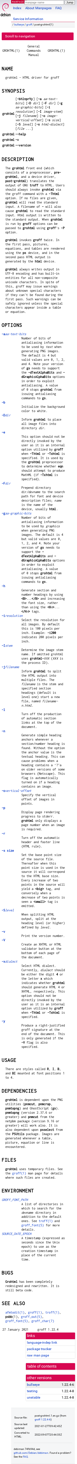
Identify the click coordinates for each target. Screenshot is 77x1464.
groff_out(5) (31, 1316)
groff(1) (19, 1173)
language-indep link (42, 1342)
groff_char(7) (42, 1321)
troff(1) (46, 1221)
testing (32, 1391)
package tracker (39, 1349)
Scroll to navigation (20, 36)
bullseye (19, 24)
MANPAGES (19, 1)
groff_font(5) (32, 1225)
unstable (33, 1397)
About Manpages (38, 8)
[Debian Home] (5, 8)
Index (17, 8)
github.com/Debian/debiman (31, 1452)
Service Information (28, 19)
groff (29, 24)
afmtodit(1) (15, 1312)
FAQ (58, 8)
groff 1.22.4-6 (43, 1419)
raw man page (38, 1355)
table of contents (42, 1366)
